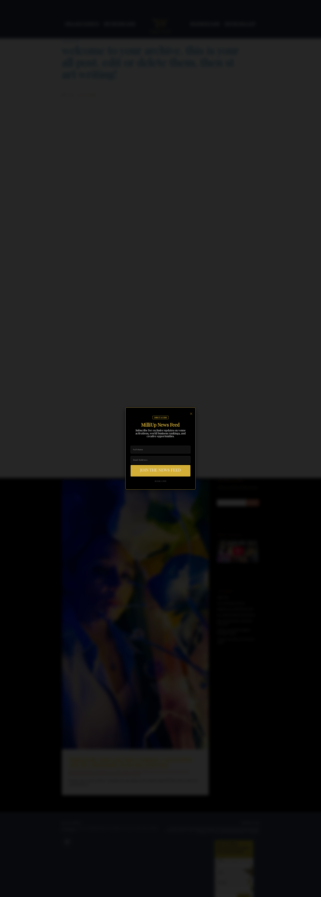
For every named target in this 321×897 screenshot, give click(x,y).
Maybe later (160, 481)
